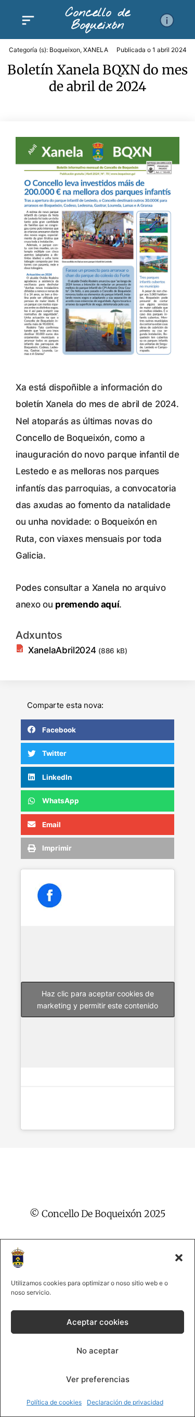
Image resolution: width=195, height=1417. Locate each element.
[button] (179, 1257)
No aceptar (97, 1351)
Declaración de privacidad (125, 1402)
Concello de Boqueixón (98, 19)
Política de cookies (54, 1402)
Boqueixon (64, 50)
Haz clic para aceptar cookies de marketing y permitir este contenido (97, 999)
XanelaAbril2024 (62, 650)
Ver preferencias (97, 1379)
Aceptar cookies (97, 1322)
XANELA (95, 50)
